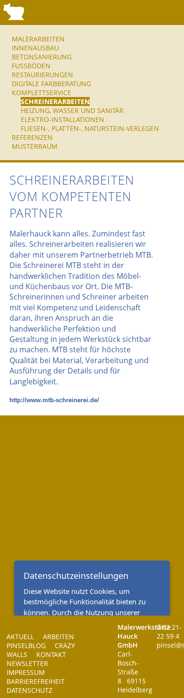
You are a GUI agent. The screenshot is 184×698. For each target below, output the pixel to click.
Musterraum (35, 146)
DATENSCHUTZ (29, 690)
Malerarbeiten (38, 38)
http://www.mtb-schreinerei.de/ (54, 400)
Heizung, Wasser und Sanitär (72, 110)
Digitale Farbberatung (51, 83)
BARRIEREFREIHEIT (36, 681)
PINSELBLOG (26, 645)
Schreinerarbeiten (55, 101)
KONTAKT (51, 654)
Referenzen (32, 137)
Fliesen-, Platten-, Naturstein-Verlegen (90, 128)
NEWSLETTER (27, 663)
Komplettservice (41, 92)
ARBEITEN (58, 636)
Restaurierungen (42, 74)
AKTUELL (20, 636)
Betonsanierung (42, 56)
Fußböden (31, 65)
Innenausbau (35, 47)
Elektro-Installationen (62, 119)
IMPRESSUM (26, 672)
